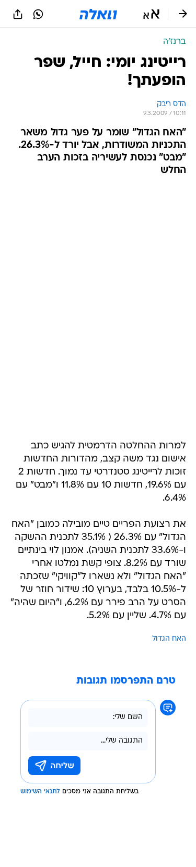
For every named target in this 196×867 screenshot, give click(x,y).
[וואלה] (98, 14)
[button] (151, 14)
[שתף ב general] (18, 14)
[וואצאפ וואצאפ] (38, 14)
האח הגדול (169, 638)
